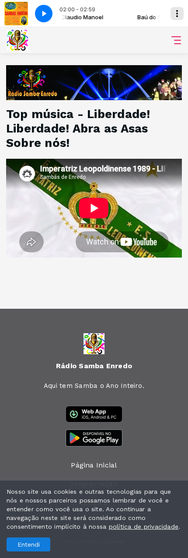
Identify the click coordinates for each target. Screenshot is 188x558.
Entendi (28, 544)
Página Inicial (94, 465)
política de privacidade (144, 526)
